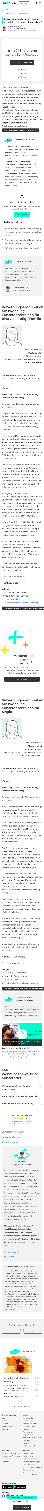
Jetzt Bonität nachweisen (22, 62)
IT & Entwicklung (29, 1426)
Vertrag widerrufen (30, 1446)
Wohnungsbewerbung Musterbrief (27, 1052)
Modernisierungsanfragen (32, 1467)
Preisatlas (26, 1429)
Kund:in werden (32, 1474)
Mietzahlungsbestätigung (10, 1058)
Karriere (4, 1421)
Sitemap (5, 1424)
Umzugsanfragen (29, 1464)
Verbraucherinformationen (11, 1456)
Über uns (5, 1418)
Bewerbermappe (7, 1056)
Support (7, 1245)
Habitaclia (26, 1443)
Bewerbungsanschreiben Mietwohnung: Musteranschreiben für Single (23, 242)
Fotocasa (26, 1440)
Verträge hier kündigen (31, 1424)
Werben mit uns (28, 1470)
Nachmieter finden (24, 1058)
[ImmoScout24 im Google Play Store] (19, 1488)
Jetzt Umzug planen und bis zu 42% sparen (21, 130)
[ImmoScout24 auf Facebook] (4, 1497)
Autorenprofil (13, 1252)
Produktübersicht (29, 1453)
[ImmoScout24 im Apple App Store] (7, 1488)
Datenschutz (6, 1459)
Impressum (6, 1429)
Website (11, 1256)
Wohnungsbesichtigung (29, 1054)
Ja (11, 1331)
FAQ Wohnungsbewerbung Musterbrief (23, 248)
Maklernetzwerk (28, 1456)
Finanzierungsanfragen (31, 1462)
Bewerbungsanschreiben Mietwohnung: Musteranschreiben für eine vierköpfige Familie (23, 231)
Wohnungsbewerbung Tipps (21, 1056)
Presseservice (28, 1421)
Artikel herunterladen (14, 1132)
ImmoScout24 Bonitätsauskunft (11, 1054)
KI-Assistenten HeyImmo (26, 1007)
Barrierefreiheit (7, 1426)
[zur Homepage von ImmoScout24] (9, 4)
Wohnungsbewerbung (15, 10)
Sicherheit (5, 1462)
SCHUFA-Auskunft (13, 599)
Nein (33, 1331)
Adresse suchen (29, 1432)
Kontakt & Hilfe (28, 1418)
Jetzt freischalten (22, 1507)
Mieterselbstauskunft (8, 1052)
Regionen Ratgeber (30, 1435)
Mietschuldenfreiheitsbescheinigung (21, 602)
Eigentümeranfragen (30, 1459)
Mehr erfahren (22, 214)
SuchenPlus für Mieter (16, 179)
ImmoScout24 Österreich (32, 1438)
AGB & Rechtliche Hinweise (11, 1453)
